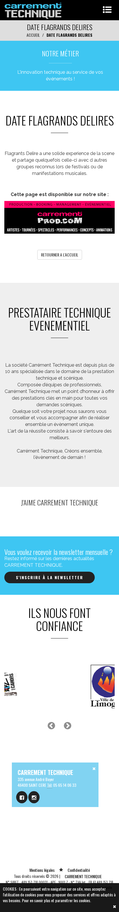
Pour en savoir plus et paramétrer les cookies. (56, 900)
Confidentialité (79, 870)
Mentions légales (42, 870)
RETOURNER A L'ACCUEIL (59, 255)
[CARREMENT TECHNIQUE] (33, 9)
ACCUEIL (33, 35)
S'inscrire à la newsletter (49, 577)
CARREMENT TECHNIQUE (83, 876)
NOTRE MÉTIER (60, 53)
